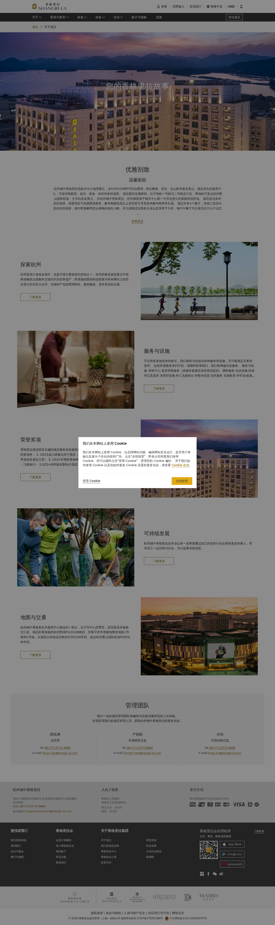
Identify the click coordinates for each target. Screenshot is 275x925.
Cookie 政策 (180, 465)
